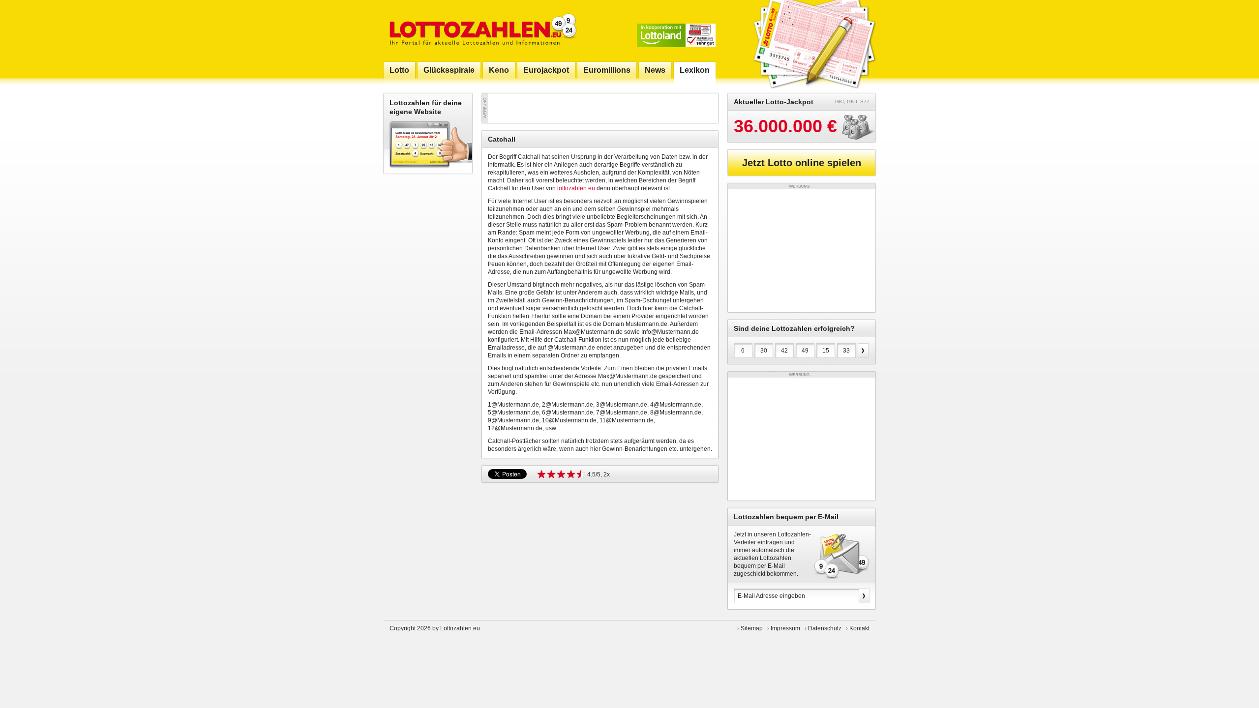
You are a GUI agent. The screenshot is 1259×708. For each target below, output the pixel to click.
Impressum (785, 628)
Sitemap (752, 628)
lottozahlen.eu (576, 188)
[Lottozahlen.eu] (481, 30)
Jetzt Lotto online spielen (801, 162)
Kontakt (859, 628)
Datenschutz (824, 628)
